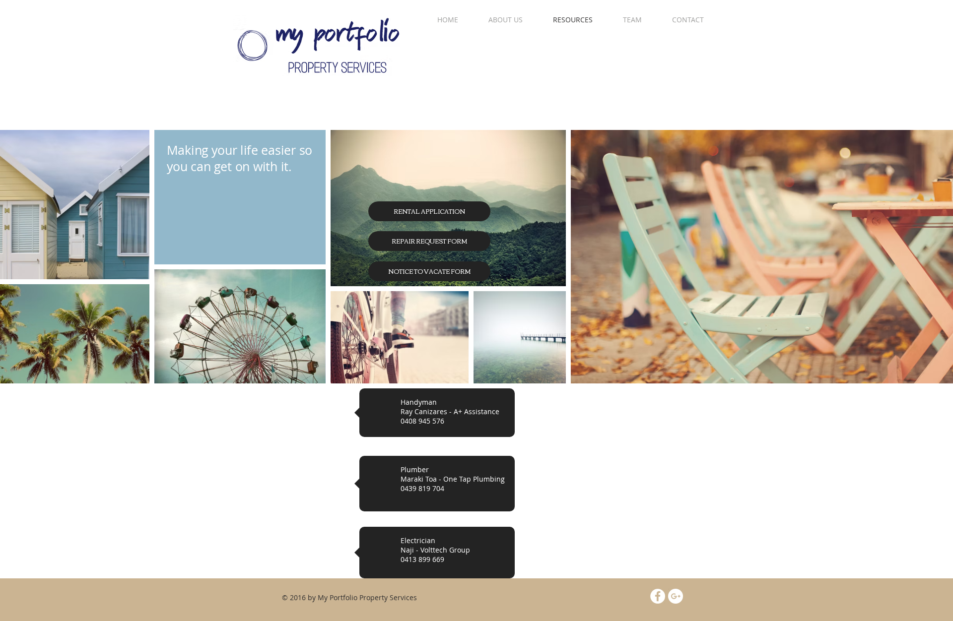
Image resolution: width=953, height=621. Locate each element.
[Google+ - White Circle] (675, 596)
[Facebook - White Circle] (657, 596)
